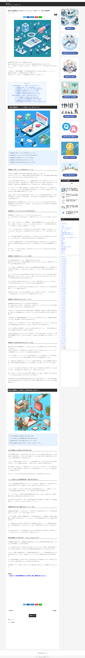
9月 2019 (63, 341)
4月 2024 (63, 291)
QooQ (45, 657)
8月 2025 (63, 266)
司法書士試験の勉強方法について (68, 234)
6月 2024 (63, 288)
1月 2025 (63, 277)
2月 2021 (63, 323)
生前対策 (63, 238)
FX (61, 221)
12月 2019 (63, 338)
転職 (55, 14)
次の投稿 (10, 610)
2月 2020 (63, 335)
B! (32, 17)
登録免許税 (63, 248)
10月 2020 (63, 327)
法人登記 (63, 253)
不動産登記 (63, 249)
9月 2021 (63, 313)
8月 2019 (63, 343)
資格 (62, 235)
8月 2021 (63, 315)
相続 (62, 240)
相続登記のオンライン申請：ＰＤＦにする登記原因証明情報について (72, 195)
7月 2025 (63, 268)
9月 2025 (63, 264)
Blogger (45, 653)
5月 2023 (63, 302)
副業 (62, 251)
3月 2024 (63, 293)
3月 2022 (63, 308)
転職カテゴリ (32, 615)
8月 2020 (63, 329)
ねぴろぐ (8, 3)
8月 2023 (63, 299)
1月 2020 (63, 337)
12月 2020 (63, 326)
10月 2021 (63, 312)
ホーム (7, 0)
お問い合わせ (64, 223)
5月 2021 (63, 318)
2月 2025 (63, 275)
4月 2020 (63, 332)
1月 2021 (63, 324)
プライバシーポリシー (65, 229)
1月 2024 (63, 296)
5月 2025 (63, 271)
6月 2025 (63, 269)
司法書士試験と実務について (67, 232)
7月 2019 (63, 345)
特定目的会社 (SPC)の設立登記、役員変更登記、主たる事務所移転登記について (72, 212)
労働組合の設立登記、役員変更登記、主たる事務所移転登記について (72, 206)
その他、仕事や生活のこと (66, 227)
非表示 (27, 83)
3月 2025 (63, 274)
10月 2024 (63, 282)
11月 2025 (64, 261)
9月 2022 (63, 305)
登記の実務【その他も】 (66, 246)
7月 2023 (63, 301)
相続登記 (63, 243)
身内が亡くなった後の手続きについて (69, 237)
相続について (64, 242)
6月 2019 (63, 346)
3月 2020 (63, 334)
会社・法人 (63, 231)
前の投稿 (54, 610)
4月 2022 (63, 307)
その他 (62, 226)
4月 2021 (63, 319)
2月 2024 (63, 294)
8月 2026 (64, 258)
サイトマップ (64, 224)
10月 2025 (64, 263)
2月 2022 (63, 310)
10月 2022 (63, 304)
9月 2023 (63, 297)
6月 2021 (63, 316)
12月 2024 (63, 279)
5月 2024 (63, 290)
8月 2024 (63, 285)
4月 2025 (63, 272)
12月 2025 (64, 260)
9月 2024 (63, 283)
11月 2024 (63, 280)
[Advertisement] (32, 592)
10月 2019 (63, 340)
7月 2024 (63, 286)
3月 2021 (63, 321)
